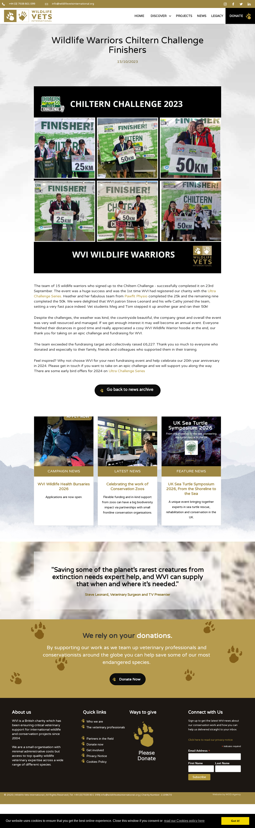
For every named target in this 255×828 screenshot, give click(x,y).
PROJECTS (184, 16)
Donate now (94, 744)
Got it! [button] (235, 820)
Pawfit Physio (136, 296)
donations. (154, 635)
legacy (217, 16)
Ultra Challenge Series (127, 371)
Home (139, 16)
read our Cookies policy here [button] (184, 820)
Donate (236, 16)
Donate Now (129, 679)
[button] (160, 16)
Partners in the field (100, 738)
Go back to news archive (130, 389)
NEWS (201, 16)
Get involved (95, 750)
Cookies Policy (96, 762)
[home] (28, 16)
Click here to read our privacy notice (210, 739)
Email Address (199, 751)
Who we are (94, 721)
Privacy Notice (96, 756)
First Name (195, 763)
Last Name (222, 763)
